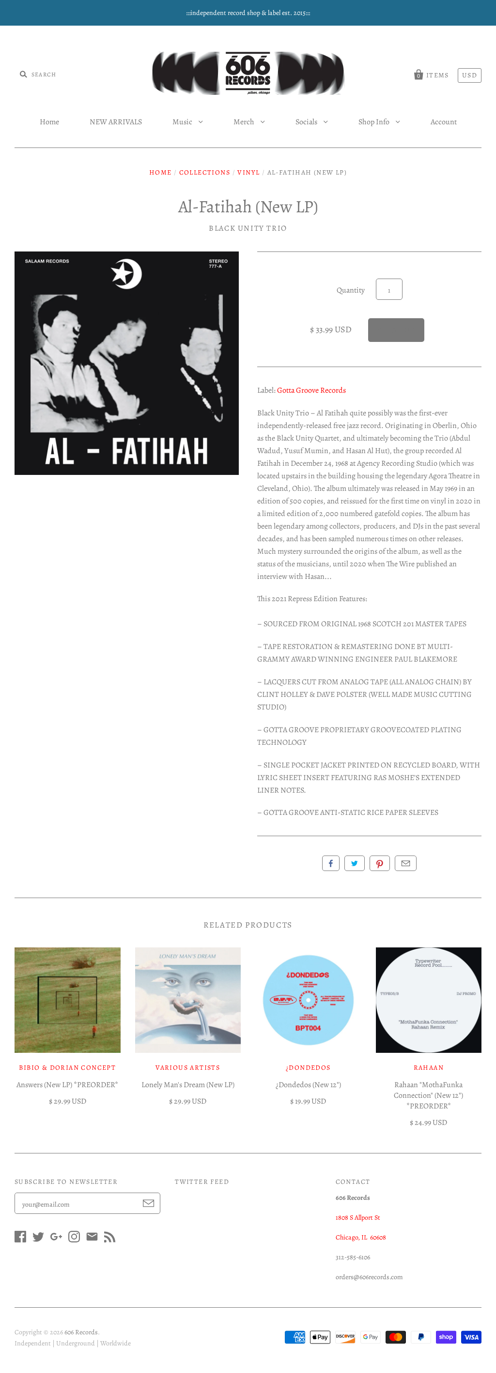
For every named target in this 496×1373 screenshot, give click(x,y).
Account (444, 122)
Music (183, 122)
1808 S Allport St (358, 1217)
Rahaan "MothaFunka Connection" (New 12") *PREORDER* (428, 1095)
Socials (307, 122)
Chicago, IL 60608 (361, 1237)
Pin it (380, 863)
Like (331, 863)
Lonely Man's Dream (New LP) (187, 1084)
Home (49, 122)
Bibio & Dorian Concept (67, 1067)
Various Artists (187, 1067)
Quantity (351, 290)
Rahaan (429, 1067)
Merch (244, 122)
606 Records (81, 1332)
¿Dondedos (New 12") (308, 1084)
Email (406, 863)
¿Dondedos (308, 1067)
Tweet (354, 863)
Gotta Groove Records (311, 390)
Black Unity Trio (248, 228)
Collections (204, 172)
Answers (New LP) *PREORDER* (67, 1084)
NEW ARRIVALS (116, 122)
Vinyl (248, 172)
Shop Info (374, 122)
